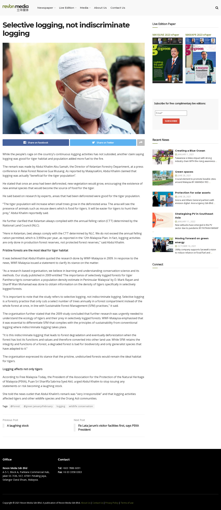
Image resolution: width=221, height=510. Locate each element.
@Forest (15, 406)
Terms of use (127, 502)
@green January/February (38, 406)
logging (61, 406)
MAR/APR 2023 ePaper (198, 34)
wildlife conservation (81, 406)
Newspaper (45, 7)
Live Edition (66, 7)
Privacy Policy (111, 502)
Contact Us (117, 7)
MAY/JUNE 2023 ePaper (165, 34)
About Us (100, 7)
